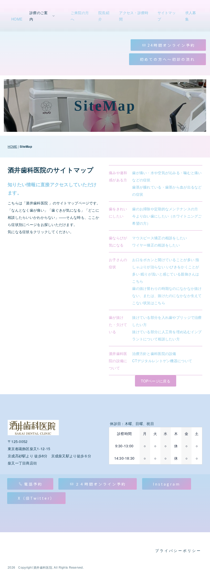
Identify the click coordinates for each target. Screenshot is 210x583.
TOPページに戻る (155, 380)
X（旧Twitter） (36, 498)
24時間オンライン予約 (171, 45)
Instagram (166, 484)
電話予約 (33, 484)
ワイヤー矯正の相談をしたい (156, 245)
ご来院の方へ (80, 16)
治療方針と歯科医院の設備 (154, 353)
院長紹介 (103, 16)
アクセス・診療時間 (133, 16)
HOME (16, 19)
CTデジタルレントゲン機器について (162, 360)
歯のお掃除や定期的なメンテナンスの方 (165, 208)
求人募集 (190, 16)
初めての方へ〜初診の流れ (167, 59)
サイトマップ (167, 16)
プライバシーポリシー (178, 551)
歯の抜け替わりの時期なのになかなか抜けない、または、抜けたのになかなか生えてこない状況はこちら (167, 295)
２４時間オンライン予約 (100, 484)
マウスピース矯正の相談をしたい (159, 237)
